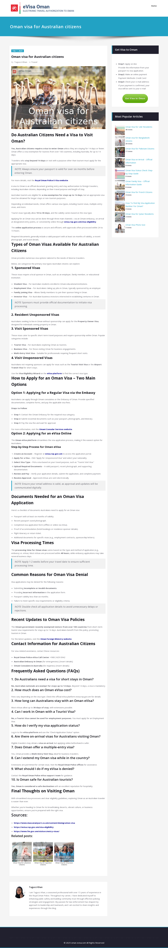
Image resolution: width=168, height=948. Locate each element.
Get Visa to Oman (135, 98)
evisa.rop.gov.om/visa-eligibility (80, 221)
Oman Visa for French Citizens (138, 192)
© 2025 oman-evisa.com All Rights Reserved (84, 942)
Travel (34, 62)
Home (154, 6)
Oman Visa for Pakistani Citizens (139, 148)
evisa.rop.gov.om (53, 453)
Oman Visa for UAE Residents (138, 126)
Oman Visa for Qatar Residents (139, 214)
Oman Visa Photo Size (135, 224)
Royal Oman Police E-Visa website (51, 180)
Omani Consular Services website (55, 429)
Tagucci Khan (20, 62)
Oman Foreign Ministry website (56, 639)
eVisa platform (54, 373)
